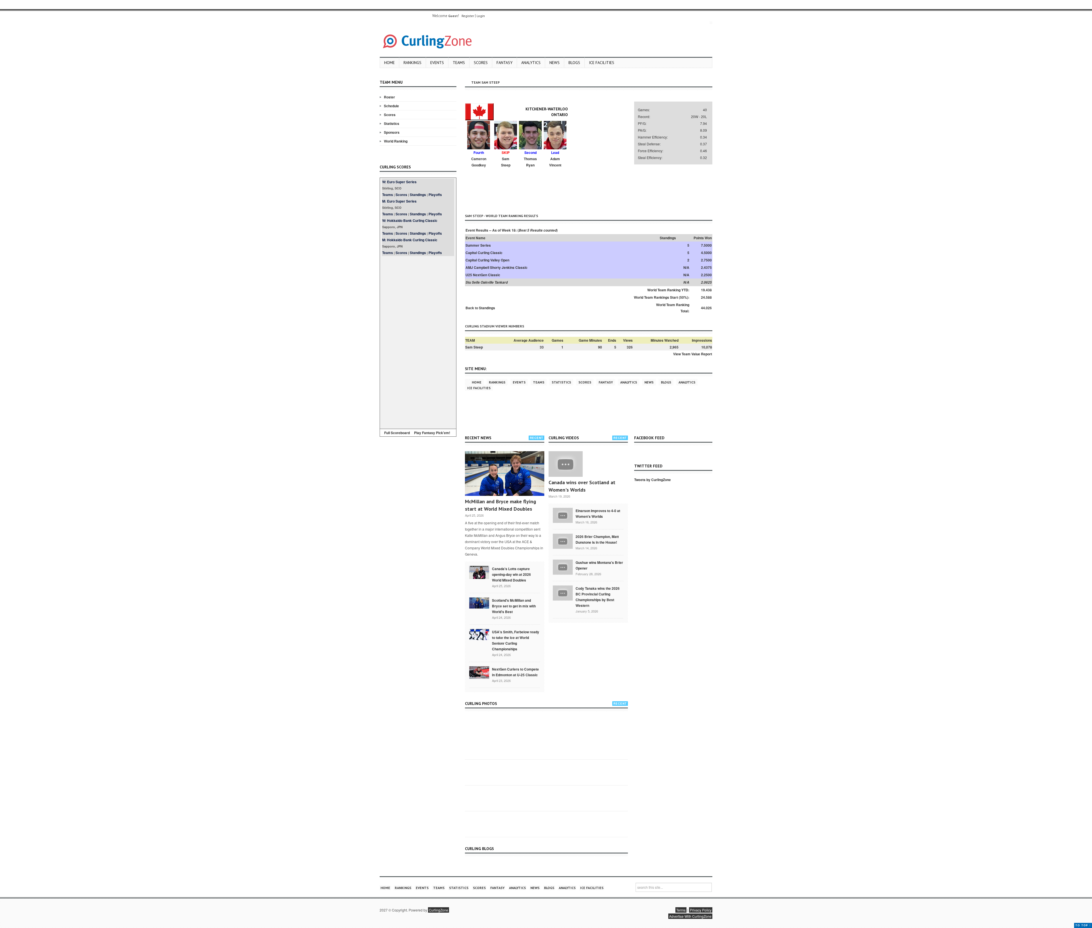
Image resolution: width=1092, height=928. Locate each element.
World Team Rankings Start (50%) (661, 297)
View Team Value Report (692, 353)
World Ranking (396, 141)
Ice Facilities (601, 62)
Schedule (391, 105)
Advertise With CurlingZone (690, 916)
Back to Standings (480, 307)
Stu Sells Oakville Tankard (487, 282)
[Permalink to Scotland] (479, 602)
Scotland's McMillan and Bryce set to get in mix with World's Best (514, 606)
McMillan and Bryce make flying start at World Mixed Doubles (500, 505)
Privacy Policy (701, 910)
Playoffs (435, 194)
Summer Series (478, 245)
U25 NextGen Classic (483, 274)
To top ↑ (1083, 925)
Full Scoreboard (397, 432)
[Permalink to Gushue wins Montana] (563, 566)
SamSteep (505, 162)
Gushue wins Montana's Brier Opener (599, 565)
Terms (681, 910)
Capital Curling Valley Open (487, 260)
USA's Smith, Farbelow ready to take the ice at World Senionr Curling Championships (515, 640)
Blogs (574, 62)
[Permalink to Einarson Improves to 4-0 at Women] (563, 515)
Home (389, 62)
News (554, 62)
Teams (459, 62)
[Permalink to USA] (479, 634)
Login (481, 16)
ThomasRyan (530, 162)
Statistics (391, 123)
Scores (481, 62)
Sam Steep (474, 347)
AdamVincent (555, 162)
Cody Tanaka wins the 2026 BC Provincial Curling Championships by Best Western (598, 597)
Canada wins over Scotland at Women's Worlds (582, 486)
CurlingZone (438, 910)
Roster (389, 97)
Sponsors (392, 132)
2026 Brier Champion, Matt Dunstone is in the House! (597, 539)
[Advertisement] (418, 341)
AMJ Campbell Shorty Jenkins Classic (497, 267)
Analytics (531, 62)
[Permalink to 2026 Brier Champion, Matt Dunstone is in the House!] (563, 540)
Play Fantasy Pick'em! (432, 432)
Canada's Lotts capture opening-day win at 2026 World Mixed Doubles (511, 574)
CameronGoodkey (478, 162)
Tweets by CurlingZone (652, 479)
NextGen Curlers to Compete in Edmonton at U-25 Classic (515, 672)
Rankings (412, 62)
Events (437, 62)
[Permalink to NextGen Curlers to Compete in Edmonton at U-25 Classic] (479, 672)
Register (468, 16)
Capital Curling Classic (484, 252)
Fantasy (504, 62)
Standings (418, 194)
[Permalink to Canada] (479, 572)
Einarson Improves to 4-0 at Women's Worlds (598, 513)
